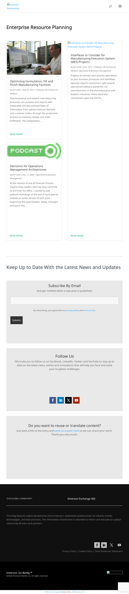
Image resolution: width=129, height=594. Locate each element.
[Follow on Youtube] (76, 400)
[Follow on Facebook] (52, 400)
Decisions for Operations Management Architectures (28, 167)
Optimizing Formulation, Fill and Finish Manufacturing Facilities (31, 83)
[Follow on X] (68, 400)
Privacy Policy (69, 551)
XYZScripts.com (78, 592)
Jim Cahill (16, 89)
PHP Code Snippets (52, 592)
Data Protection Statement (109, 551)
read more (16, 134)
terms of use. (90, 310)
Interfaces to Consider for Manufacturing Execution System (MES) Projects (93, 58)
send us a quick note (66, 430)
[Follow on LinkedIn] (60, 400)
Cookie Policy (85, 551)
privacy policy (72, 310)
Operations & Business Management (95, 70)
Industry (40, 89)
